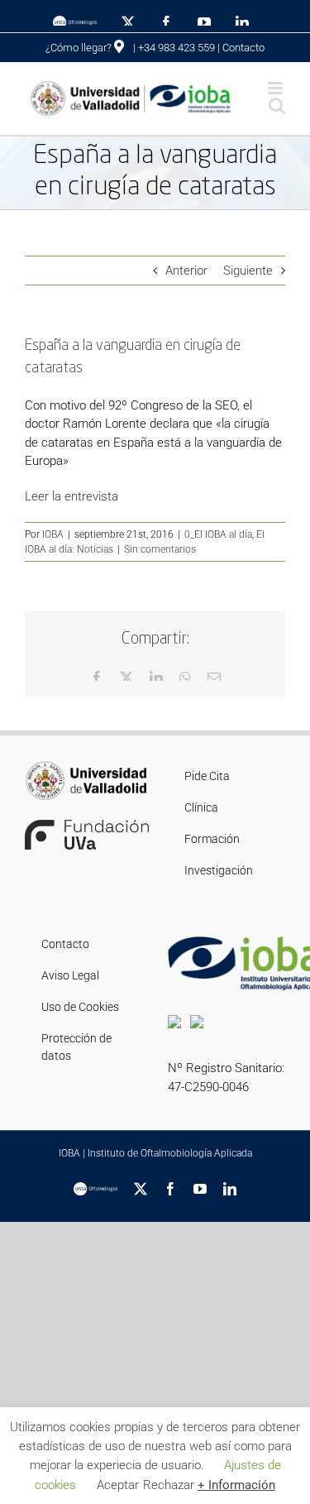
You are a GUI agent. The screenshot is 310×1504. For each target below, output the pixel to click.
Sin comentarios (160, 549)
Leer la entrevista (71, 496)
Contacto (243, 47)
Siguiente (248, 270)
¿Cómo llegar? (79, 47)
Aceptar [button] (118, 1485)
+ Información (236, 1485)
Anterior (186, 270)
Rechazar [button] (168, 1485)
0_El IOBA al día (218, 534)
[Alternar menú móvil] (276, 88)
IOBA (53, 534)
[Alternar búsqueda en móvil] (277, 105)
